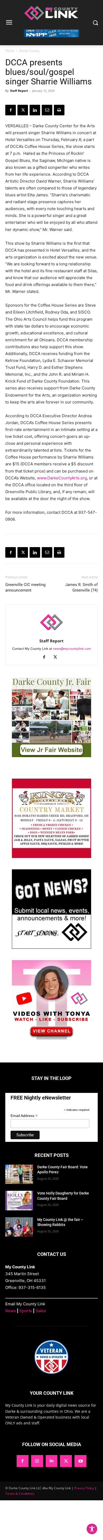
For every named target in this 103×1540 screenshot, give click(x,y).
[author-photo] (51, 633)
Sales (41, 1310)
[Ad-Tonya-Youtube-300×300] (51, 1038)
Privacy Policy (84, 1488)
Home (9, 50)
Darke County (29, 50)
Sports (25, 1310)
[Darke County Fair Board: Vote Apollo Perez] (19, 1174)
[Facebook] (10, 110)
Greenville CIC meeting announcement (25, 587)
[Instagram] (37, 1461)
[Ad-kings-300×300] (51, 856)
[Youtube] (80, 1461)
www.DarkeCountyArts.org (62, 477)
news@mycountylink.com (72, 649)
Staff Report (19, 91)
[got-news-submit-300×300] (51, 947)
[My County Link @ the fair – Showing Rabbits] (19, 1227)
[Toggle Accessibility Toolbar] (92, 1529)
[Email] (47, 110)
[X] (22, 110)
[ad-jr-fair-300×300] (51, 755)
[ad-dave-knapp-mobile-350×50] (51, 41)
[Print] (59, 110)
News (10, 1310)
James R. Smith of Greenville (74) (81, 587)
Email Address (24, 1115)
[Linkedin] (35, 110)
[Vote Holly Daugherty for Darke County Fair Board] (19, 1200)
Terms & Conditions (19, 1493)
